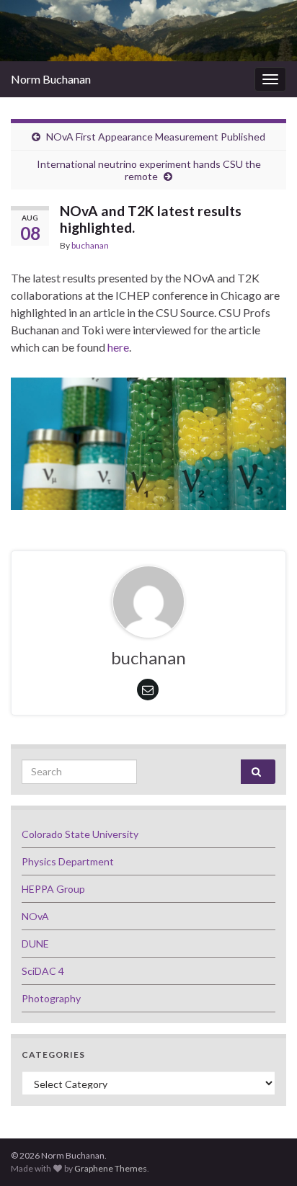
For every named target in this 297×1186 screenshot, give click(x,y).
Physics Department (68, 861)
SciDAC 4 (43, 971)
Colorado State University (80, 834)
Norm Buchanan (51, 79)
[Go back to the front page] (148, 30)
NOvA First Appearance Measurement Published (155, 136)
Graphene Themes (110, 1168)
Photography (51, 998)
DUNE (35, 943)
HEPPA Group (53, 889)
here (118, 347)
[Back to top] (265, 1154)
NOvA (35, 916)
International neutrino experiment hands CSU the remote (149, 170)
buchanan (90, 245)
